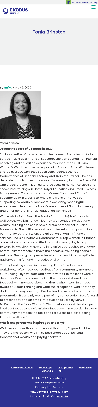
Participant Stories (22, 367)
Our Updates (65, 367)
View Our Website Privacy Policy (49, 391)
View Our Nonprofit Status (49, 382)
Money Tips (45, 367)
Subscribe (62, 396)
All (60, 370)
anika (8, 88)
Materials (47, 370)
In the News (85, 367)
